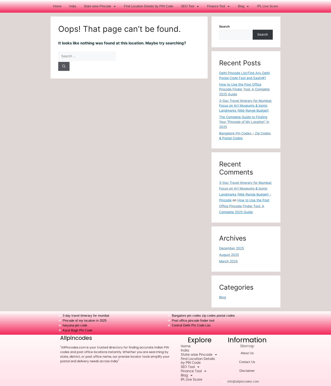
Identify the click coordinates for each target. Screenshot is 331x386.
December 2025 (231, 248)
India (72, 6)
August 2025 (229, 255)
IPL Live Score (267, 6)
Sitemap (247, 346)
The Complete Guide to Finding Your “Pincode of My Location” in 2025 (244, 122)
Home (57, 6)
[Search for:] (129, 56)
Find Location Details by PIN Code (148, 6)
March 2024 (228, 261)
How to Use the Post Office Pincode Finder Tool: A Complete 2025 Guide (244, 89)
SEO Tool (187, 6)
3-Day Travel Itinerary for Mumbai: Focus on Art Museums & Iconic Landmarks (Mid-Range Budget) (245, 105)
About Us (247, 353)
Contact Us (247, 362)
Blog (241, 6)
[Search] (64, 66)
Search (224, 26)
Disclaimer (247, 371)
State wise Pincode (97, 6)
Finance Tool (216, 6)
